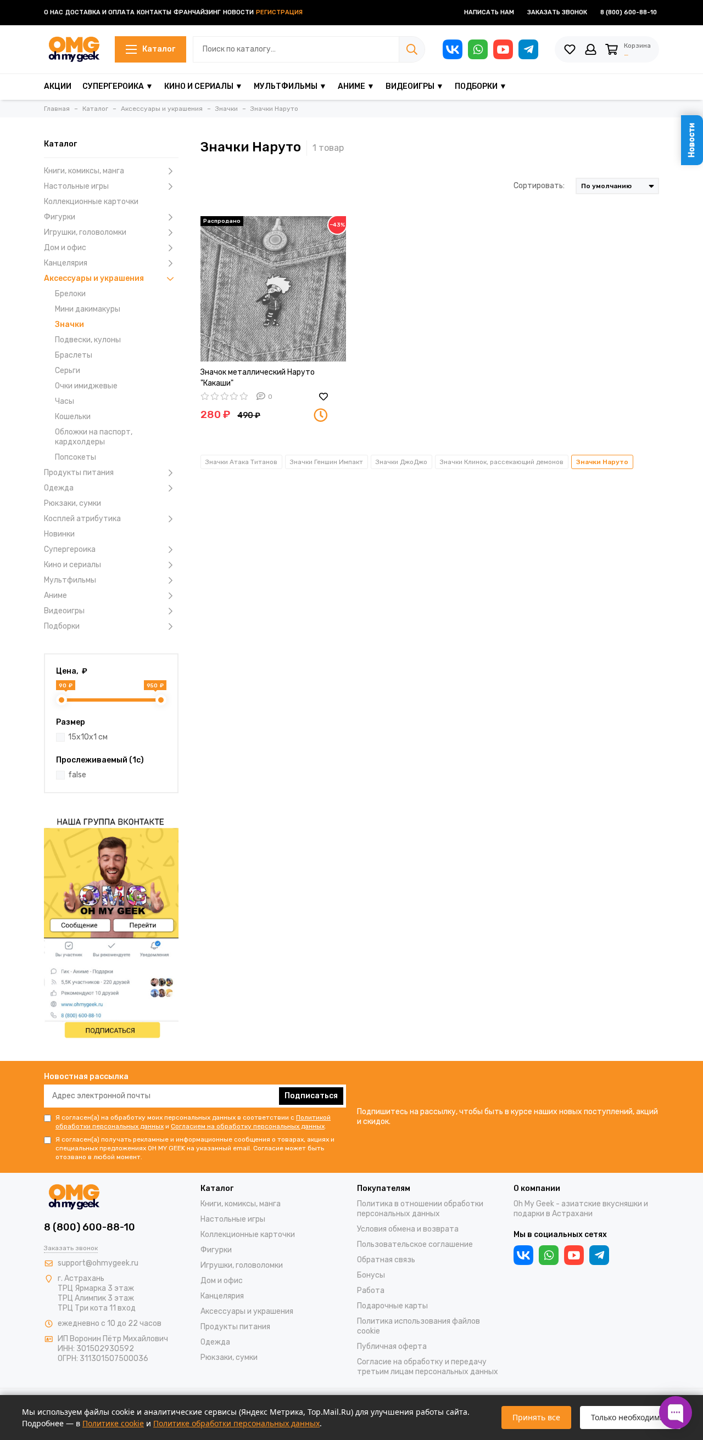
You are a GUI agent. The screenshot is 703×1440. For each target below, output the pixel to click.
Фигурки (59, 217)
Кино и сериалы (72, 564)
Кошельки (73, 416)
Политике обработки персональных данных (236, 1423)
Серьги (67, 370)
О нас (53, 12)
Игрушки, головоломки (85, 232)
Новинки (59, 534)
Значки (69, 324)
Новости (238, 12)
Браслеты (73, 355)
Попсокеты (75, 457)
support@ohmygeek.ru (98, 1263)
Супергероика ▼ (117, 86)
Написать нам (489, 12)
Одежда (59, 488)
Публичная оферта (392, 1346)
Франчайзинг (197, 12)
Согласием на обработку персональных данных (248, 1126)
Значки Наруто (602, 462)
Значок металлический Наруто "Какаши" (257, 378)
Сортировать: (539, 185)
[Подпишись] (111, 926)
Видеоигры (64, 610)
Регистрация (279, 12)
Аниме (55, 595)
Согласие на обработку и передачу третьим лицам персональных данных (427, 1366)
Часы (64, 401)
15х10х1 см (88, 737)
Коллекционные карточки (91, 201)
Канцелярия (65, 263)
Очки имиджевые (86, 386)
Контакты (154, 12)
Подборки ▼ (481, 86)
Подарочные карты (392, 1306)
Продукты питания (79, 472)
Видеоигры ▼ (415, 86)
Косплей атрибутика (82, 518)
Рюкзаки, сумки (72, 503)
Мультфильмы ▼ (290, 86)
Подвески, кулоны (88, 340)
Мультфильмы (70, 580)
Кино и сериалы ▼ (203, 86)
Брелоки (70, 293)
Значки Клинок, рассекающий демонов (501, 462)
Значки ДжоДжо (401, 462)
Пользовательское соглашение (415, 1244)
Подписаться (311, 1095)
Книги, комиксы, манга (84, 171)
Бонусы (371, 1275)
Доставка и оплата (100, 12)
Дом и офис (65, 247)
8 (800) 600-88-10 (628, 12)
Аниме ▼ (356, 86)
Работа (370, 1290)
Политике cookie (113, 1423)
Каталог (158, 49)
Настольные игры (76, 186)
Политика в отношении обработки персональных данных (420, 1208)
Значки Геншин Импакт (326, 462)
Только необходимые (630, 1417)
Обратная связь (386, 1259)
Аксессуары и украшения (94, 278)
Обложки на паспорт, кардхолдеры (93, 437)
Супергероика (70, 549)
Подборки (62, 626)
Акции (57, 86)
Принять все (536, 1417)
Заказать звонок (557, 12)
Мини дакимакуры (87, 309)
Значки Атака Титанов (241, 462)
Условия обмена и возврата (408, 1229)
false (77, 775)
